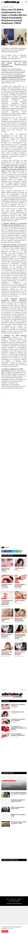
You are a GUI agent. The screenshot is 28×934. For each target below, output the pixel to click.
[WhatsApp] (16, 551)
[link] (14, 178)
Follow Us (19, 899)
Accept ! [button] (5, 931)
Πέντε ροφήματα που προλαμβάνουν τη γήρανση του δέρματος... (19, 728)
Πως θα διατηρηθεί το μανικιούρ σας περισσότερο (20, 585)
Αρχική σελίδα (4, 6)
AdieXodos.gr (18, 903)
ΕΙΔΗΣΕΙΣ (11, 6)
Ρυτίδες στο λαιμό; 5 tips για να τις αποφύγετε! (6, 636)
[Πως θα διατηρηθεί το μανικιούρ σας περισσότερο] (5, 736)
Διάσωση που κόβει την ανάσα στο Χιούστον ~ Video (18, 822)
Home (7, 899)
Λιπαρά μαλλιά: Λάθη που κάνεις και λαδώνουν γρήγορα (6, 653)
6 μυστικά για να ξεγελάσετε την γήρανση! (5, 569)
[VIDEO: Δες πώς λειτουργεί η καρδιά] (5, 816)
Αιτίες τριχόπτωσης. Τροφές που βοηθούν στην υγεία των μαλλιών (20, 636)
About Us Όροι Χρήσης (14, 901)
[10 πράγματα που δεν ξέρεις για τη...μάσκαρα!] (5, 721)
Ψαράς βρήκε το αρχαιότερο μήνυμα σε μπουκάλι (18, 800)
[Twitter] (13, 551)
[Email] (20, 551)
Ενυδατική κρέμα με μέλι (20, 601)
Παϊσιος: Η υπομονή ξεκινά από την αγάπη (17, 808)
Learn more (10, 928)
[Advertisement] (14, 393)
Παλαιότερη (23, 689)
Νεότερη (4, 689)
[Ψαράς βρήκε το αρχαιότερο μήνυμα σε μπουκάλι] (5, 802)
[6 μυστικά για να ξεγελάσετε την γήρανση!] (5, 706)
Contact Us (13, 899)
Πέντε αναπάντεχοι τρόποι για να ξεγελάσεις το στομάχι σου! (18, 793)
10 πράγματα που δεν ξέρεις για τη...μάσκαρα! (6, 585)
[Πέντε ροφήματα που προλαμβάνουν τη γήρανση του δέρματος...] (5, 728)
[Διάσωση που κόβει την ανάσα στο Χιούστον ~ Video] (5, 824)
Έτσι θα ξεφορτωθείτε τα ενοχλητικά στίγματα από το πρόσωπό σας (7, 602)
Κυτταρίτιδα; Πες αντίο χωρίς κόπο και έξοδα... (7, 619)
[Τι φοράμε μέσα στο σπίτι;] (5, 714)
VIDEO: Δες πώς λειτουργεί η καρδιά (18, 815)
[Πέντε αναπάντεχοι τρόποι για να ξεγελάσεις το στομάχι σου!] (5, 794)
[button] (2, 2)
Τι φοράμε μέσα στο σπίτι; (20, 568)
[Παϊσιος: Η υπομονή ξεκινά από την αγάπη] (5, 809)
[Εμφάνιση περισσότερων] (23, 551)
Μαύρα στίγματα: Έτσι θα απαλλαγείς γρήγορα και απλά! (20, 619)
